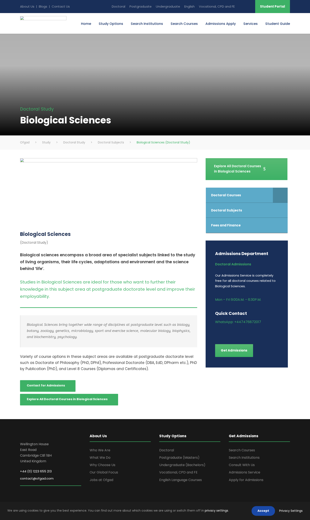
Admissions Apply (220, 23)
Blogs (43, 6)
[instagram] (253, 332)
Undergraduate (168, 6)
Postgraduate (140, 6)
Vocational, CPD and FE (217, 6)
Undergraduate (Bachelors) (182, 465)
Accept (263, 511)
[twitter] (246, 332)
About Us (27, 6)
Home (86, 23)
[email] (241, 6)
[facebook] (216, 332)
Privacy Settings (291, 511)
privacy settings (216, 510)
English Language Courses (180, 479)
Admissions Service (244, 472)
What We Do (100, 457)
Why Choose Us (102, 465)
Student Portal (272, 6)
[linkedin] (231, 332)
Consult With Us (242, 465)
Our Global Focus (104, 472)
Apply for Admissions (246, 479)
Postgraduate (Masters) (179, 457)
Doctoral (118, 6)
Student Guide (277, 23)
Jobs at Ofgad (101, 479)
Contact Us (61, 6)
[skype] (249, 6)
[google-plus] (224, 332)
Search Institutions (147, 23)
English (189, 6)
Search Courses (184, 23)
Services (250, 23)
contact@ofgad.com (37, 478)
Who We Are (100, 450)
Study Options (111, 23)
